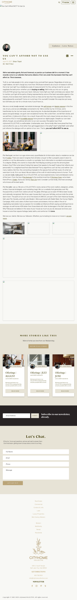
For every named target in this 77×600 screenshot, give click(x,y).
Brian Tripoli (17, 61)
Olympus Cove (56, 177)
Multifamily (38, 526)
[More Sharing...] (72, 56)
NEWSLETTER (38, 582)
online (9, 158)
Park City (34, 180)
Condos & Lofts (38, 507)
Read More (15, 391)
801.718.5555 (38, 575)
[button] (59, 2)
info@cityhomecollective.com (38, 578)
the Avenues (27, 177)
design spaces (60, 106)
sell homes (47, 106)
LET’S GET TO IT (12, 483)
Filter (66, 2)
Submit (35, 415)
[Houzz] (45, 586)
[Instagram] (36, 586)
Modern (38, 523)
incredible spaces (26, 119)
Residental (38, 533)
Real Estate (38, 501)
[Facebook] (32, 586)
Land (38, 511)
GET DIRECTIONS (39, 572)
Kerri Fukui (9, 64)
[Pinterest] (41, 586)
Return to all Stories (38, 346)
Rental (38, 529)
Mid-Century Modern (38, 517)
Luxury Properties (38, 514)
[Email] (67, 56)
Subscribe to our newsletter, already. (55, 415)
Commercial (38, 504)
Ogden (14, 180)
